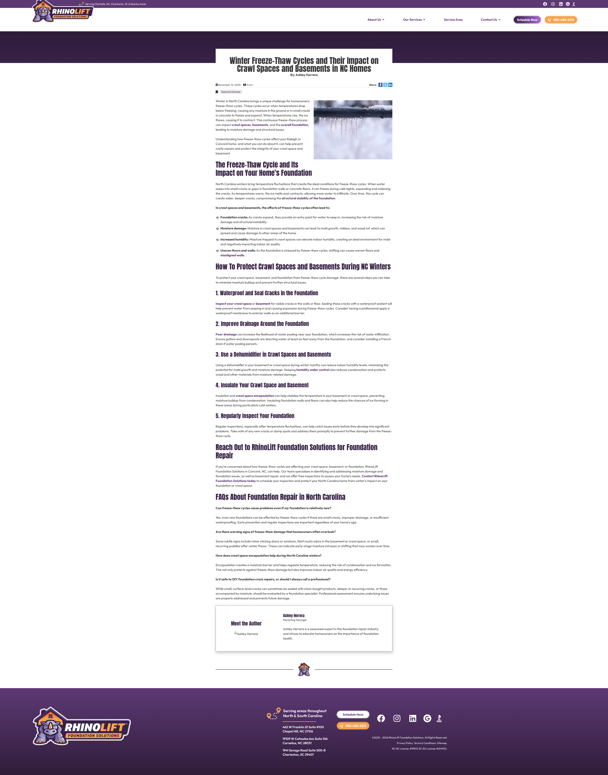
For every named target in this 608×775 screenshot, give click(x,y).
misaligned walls (232, 255)
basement (263, 304)
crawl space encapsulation (255, 396)
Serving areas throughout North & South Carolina (304, 713)
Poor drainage (226, 334)
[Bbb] (574, 4)
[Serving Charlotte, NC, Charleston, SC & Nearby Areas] (81, 4)
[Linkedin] (561, 4)
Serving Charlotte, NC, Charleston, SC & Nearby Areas (115, 4)
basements (260, 125)
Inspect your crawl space (234, 304)
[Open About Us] (383, 19)
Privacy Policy (405, 743)
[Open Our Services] (424, 19)
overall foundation (294, 125)
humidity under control (312, 370)
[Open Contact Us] (499, 19)
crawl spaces (241, 125)
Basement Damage (231, 91)
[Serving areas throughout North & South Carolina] (274, 713)
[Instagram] (553, 4)
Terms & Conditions (425, 743)
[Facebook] (545, 4)
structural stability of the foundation (308, 198)
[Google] (568, 4)
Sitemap (441, 743)
